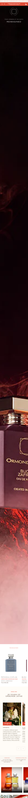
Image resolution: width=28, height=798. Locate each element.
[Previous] (18, 748)
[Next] (23, 748)
